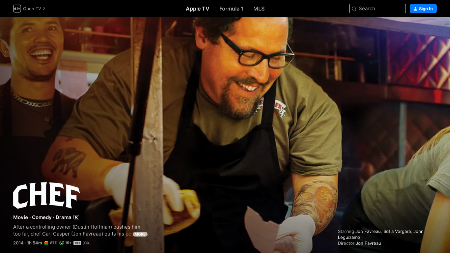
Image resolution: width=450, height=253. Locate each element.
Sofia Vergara (397, 231)
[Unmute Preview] (432, 30)
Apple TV (198, 8)
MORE (140, 234)
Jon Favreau (368, 231)
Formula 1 (231, 8)
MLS (259, 8)
